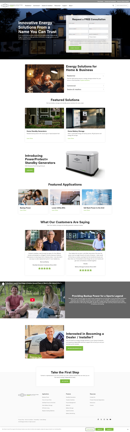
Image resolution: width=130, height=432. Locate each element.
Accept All (109, 429)
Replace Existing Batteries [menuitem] (48, 410)
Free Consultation (122, 5)
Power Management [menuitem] (71, 402)
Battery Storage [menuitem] (69, 408)
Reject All (100, 429)
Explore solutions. (85, 80)
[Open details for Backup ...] (33, 197)
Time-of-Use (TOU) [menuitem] (46, 400)
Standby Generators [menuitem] (71, 397)
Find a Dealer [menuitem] (100, 1)
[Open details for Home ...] (44, 118)
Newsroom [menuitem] (92, 402)
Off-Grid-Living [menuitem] (45, 408)
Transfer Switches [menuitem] (70, 400)
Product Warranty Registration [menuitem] (97, 400)
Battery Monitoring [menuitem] (70, 413)
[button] (98, 419)
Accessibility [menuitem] (36, 419)
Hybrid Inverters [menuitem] (70, 410)
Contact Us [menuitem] (92, 397)
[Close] (127, 429)
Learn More (30, 138)
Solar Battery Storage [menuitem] (47, 405)
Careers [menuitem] (92, 405)
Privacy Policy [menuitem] (21, 419)
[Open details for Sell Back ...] (97, 197)
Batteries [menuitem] (68, 405)
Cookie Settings (90, 429)
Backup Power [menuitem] (45, 397)
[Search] (113, 5)
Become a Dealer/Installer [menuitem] (123, 1)
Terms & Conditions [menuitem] (29, 419)
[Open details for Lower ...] (65, 197)
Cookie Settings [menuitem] (43, 419)
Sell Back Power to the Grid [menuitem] (48, 402)
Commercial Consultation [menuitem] (110, 1)
